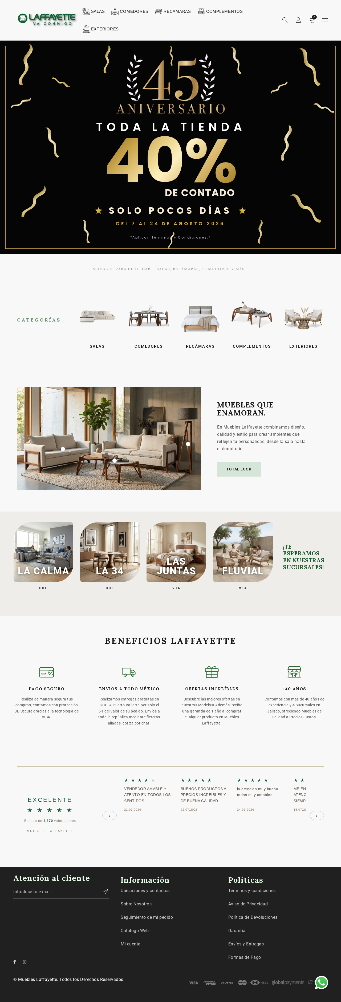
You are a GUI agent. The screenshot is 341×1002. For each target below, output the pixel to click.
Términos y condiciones (252, 890)
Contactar (102, 891)
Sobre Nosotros (136, 903)
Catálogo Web (135, 930)
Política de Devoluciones (253, 917)
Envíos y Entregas (246, 943)
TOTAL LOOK (238, 469)
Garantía (237, 930)
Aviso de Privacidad (248, 903)
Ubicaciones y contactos (145, 890)
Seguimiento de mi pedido (147, 917)
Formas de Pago (244, 957)
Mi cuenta (131, 943)
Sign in (298, 20)
